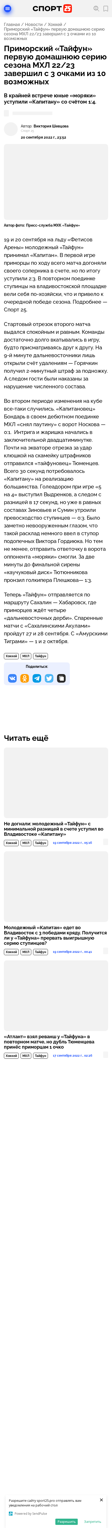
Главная (12, 24)
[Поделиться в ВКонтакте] (12, 678)
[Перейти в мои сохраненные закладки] (105, 9)
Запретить (92, 1521)
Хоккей (55, 24)
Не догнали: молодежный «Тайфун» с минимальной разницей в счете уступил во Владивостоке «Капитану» (53, 829)
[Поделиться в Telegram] (37, 678)
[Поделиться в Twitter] (49, 678)
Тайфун (40, 656)
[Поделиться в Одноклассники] (24, 678)
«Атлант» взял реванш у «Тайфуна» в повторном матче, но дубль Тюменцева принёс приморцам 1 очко (49, 1042)
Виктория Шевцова (51, 126)
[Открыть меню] (7, 8)
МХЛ (25, 656)
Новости (34, 24)
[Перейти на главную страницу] (52, 9)
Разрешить (67, 1521)
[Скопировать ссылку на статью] (61, 678)
